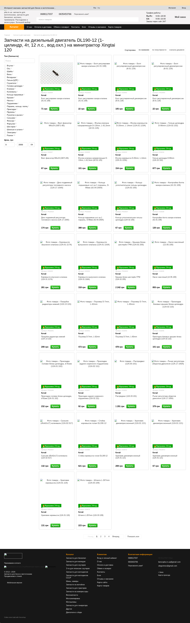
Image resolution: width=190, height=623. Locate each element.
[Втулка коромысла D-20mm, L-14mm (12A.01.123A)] (131, 132)
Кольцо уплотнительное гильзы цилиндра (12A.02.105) (128, 219)
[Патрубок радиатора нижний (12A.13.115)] (56, 311)
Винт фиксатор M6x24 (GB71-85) (55, 158)
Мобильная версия (14, 583)
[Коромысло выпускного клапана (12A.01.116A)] (93, 251)
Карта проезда (164, 575)
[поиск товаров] (136, 19)
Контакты (75, 27)
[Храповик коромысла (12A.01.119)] (56, 489)
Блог (84, 27)
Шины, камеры (72, 581)
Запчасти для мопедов (75, 561)
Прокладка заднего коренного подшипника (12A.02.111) (90, 397)
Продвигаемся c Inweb (13, 576)
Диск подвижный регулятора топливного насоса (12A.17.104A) (55, 219)
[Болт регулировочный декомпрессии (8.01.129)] (131, 73)
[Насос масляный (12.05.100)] (168, 251)
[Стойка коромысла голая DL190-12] (93, 430)
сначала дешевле (176, 50)
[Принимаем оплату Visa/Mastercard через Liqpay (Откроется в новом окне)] (24, 567)
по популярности (159, 50)
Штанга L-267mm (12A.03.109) (90, 515)
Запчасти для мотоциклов (77, 572)
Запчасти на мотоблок (75, 585)
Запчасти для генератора (76, 605)
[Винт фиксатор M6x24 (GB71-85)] (56, 132)
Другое (69, 609)
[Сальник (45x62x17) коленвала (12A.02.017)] (56, 430)
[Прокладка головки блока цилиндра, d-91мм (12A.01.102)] (56, 370)
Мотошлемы (71, 602)
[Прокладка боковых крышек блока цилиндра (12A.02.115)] (168, 311)
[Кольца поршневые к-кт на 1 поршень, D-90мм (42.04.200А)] (93, 192)
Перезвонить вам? (81, 14)
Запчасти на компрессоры (77, 591)
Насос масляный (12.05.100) (164, 277)
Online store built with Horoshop (15, 617)
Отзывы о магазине (97, 27)
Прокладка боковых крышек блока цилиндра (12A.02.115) (167, 338)
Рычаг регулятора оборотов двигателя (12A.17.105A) (164, 397)
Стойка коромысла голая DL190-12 (93, 456)
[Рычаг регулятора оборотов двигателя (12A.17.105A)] (168, 370)
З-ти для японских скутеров (78, 568)
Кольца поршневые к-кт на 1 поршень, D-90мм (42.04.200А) (91, 219)
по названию (144, 50)
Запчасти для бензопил (76, 558)
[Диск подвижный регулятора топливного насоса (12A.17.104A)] (56, 192)
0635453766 (65, 14)
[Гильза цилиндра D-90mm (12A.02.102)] (168, 132)
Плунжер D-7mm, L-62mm (89, 337)
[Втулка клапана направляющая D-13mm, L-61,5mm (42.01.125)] (93, 132)
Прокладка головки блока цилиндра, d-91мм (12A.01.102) (56, 397)
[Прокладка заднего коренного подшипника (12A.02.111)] (93, 370)
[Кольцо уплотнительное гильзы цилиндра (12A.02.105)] (131, 192)
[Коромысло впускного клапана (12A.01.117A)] (56, 251)
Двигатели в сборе (74, 612)
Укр (98, 8)
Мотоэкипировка (73, 598)
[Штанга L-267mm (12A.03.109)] (93, 489)
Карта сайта (102, 582)
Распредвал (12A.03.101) (126, 396)
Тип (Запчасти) (11, 56)
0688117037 (46, 14)
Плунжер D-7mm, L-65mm (126, 337)
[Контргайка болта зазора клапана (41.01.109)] (168, 192)
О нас (29, 27)
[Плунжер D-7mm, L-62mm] (93, 311)
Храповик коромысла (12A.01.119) (55, 515)
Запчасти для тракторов (76, 588)
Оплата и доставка (42, 27)
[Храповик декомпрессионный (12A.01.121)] (131, 430)
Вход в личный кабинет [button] (107, 558)
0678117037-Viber (165, 558)
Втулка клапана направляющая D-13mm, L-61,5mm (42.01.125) (92, 159)
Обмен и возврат (61, 27)
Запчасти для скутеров (76, 565)
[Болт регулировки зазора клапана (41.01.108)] (56, 73)
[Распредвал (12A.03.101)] (131, 370)
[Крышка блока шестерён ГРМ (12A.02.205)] (131, 251)
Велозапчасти (72, 595)
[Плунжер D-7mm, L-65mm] (131, 311)
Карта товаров (114, 27)
